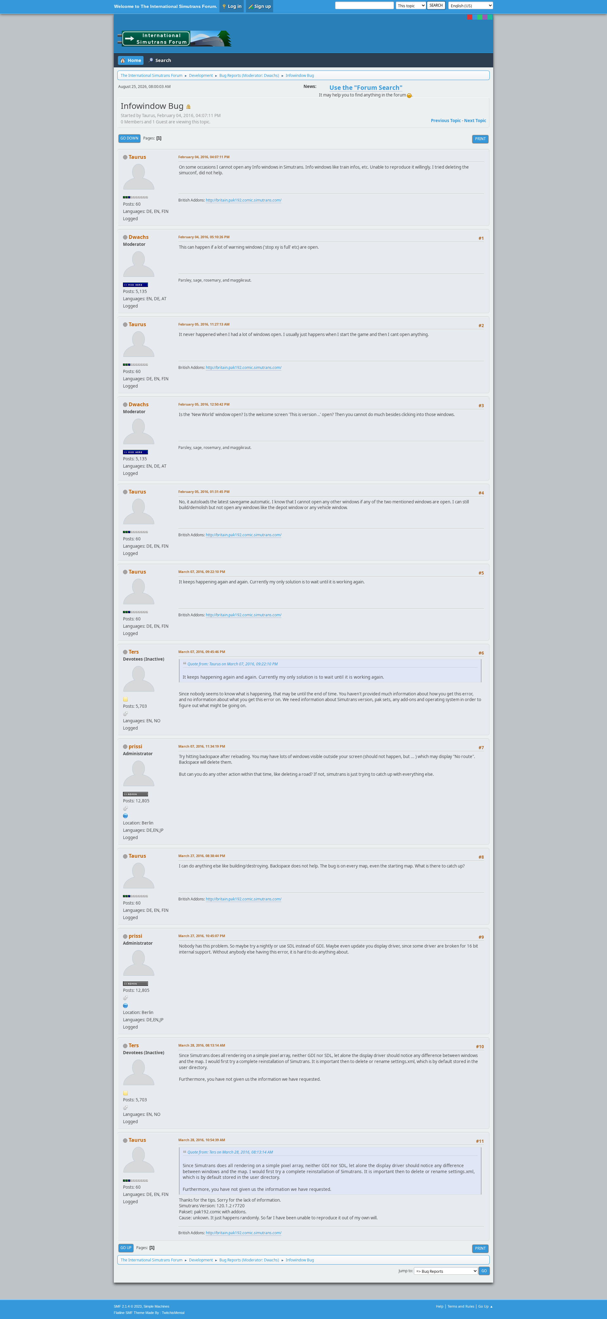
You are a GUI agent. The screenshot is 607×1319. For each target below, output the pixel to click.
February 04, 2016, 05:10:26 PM (204, 236)
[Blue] (474, 17)
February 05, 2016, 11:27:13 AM (204, 324)
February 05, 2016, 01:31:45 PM (204, 491)
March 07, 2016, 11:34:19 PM (201, 746)
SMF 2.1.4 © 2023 (128, 1306)
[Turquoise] (490, 17)
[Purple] (484, 17)
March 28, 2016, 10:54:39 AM (201, 1139)
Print (480, 138)
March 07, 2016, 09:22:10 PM (201, 571)
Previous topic (446, 120)
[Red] (469, 17)
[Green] (479, 17)
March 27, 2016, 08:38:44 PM (201, 855)
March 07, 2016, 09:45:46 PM (201, 651)
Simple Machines (156, 1306)
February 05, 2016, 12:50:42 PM (204, 404)
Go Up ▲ (485, 1306)
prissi (135, 746)
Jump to (405, 1270)
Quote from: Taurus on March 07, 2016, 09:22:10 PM (232, 664)
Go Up (126, 1247)
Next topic (475, 120)
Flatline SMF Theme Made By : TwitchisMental (149, 1313)
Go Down (129, 138)
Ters (134, 651)
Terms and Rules (461, 1306)
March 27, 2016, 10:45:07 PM (201, 935)
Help (440, 1306)
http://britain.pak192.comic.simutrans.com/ (243, 200)
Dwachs (271, 75)
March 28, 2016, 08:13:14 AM (201, 1045)
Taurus (137, 156)
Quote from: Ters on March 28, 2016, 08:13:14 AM (230, 1152)
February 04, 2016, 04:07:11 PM (204, 156)
